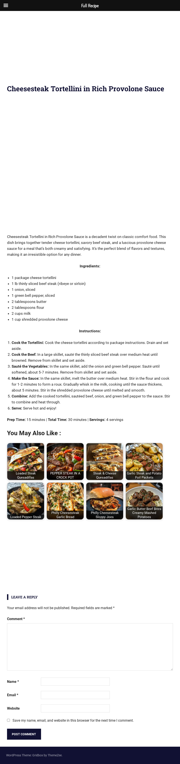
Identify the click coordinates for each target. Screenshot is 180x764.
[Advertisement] (90, 50)
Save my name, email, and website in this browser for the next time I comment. (73, 720)
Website (13, 708)
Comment (16, 619)
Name (13, 682)
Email (12, 695)
